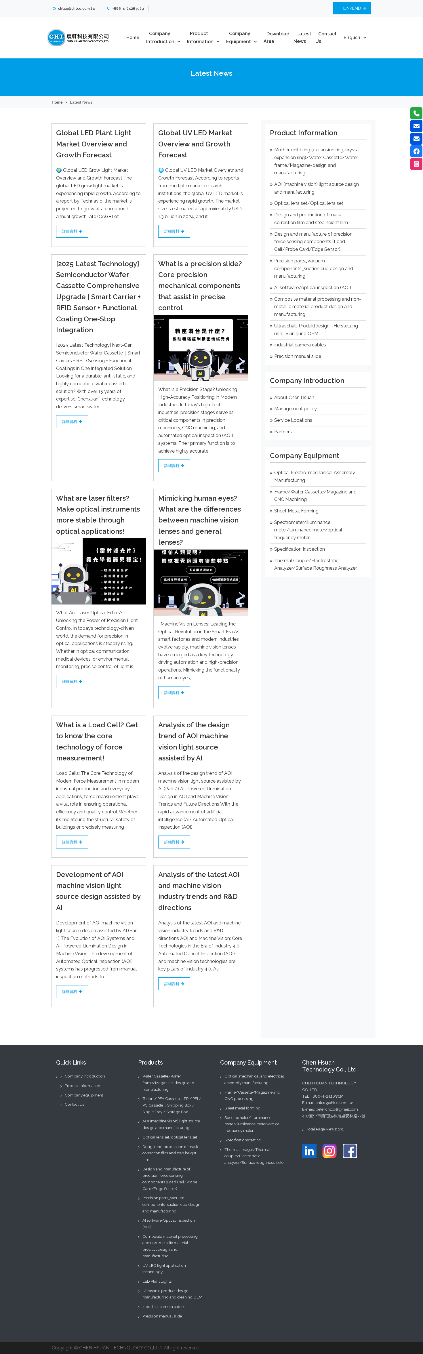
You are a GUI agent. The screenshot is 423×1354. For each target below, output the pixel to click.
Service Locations (293, 420)
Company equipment (84, 1095)
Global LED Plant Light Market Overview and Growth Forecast (93, 144)
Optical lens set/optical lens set (169, 1137)
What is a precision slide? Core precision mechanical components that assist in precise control (200, 286)
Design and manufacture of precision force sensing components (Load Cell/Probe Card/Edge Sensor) (313, 241)
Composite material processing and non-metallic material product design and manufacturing (317, 306)
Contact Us (326, 37)
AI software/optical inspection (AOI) (312, 287)
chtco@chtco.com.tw (334, 1102)
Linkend (352, 8)
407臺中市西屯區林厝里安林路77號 (333, 1115)
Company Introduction (160, 37)
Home (132, 37)
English (352, 37)
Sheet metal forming (242, 1108)
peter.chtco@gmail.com (337, 1109)
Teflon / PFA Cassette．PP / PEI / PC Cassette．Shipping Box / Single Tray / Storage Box (171, 1105)
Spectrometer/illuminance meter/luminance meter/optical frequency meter (308, 530)
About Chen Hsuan (294, 397)
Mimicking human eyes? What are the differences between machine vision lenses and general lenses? (199, 520)
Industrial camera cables (300, 345)
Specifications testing (242, 1140)
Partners (283, 431)
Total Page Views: (322, 1129)
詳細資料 (69, 231)
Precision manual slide (297, 356)
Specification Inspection (299, 549)
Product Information (200, 37)
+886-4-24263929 (327, 1096)
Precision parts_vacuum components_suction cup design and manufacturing (313, 268)
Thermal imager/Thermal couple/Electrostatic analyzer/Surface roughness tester (254, 1156)
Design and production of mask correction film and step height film (170, 1153)
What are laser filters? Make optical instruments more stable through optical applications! (98, 514)
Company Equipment (238, 37)
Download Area (276, 37)
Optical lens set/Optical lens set (308, 203)
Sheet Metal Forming (296, 511)
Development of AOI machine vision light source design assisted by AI (98, 891)
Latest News (302, 37)
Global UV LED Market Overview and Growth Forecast (195, 144)
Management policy (295, 408)
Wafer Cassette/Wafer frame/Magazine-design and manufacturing (168, 1082)
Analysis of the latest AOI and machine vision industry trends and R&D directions (199, 891)
